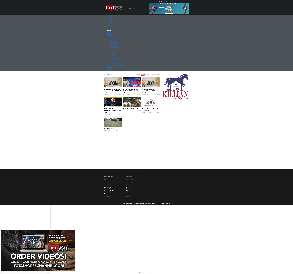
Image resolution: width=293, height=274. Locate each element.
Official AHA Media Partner (110, 182)
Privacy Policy (107, 196)
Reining (128, 196)
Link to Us (106, 179)
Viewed (147, 74)
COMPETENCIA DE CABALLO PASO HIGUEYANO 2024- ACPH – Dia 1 (131, 91)
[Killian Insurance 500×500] (175, 87)
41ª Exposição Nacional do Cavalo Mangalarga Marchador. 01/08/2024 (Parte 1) (113, 110)
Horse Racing (129, 182)
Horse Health (129, 176)
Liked (151, 74)
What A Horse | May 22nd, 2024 (131, 108)
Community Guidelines (110, 190)
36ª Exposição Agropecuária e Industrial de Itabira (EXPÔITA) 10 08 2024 (150, 91)
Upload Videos (107, 185)
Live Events (157, 203)
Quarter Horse (129, 187)
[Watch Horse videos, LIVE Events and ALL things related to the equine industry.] (114, 8)
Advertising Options (109, 187)
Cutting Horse (129, 190)
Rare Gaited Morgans (109, 128)
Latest (142, 74)
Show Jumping (129, 185)
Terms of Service (108, 193)
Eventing (128, 193)
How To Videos (129, 179)
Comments (156, 74)
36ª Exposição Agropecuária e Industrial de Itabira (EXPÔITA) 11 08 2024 (112, 91)
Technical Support (108, 176)
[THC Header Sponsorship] (169, 8)
